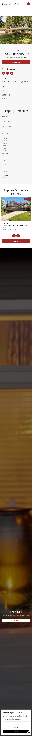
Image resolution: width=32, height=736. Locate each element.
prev (14, 235)
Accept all (16, 731)
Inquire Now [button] (16, 62)
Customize (16, 727)
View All (16, 241)
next (18, 235)
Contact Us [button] (16, 620)
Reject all (16, 723)
